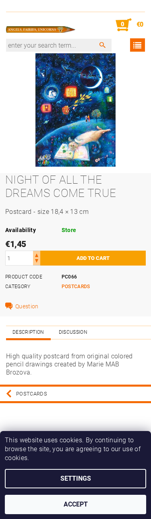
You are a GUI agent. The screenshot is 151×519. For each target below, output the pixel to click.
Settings (75, 478)
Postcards (76, 286)
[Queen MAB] (41, 25)
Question (27, 306)
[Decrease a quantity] (36, 262)
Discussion (73, 332)
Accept (76, 504)
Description (28, 332)
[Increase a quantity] (36, 254)
